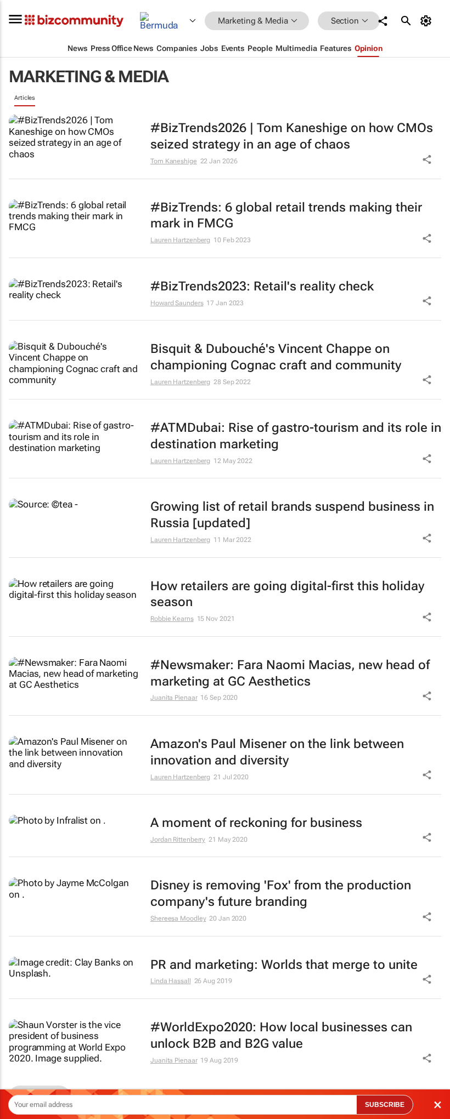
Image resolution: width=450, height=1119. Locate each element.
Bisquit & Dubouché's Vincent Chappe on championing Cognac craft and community (275, 357)
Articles (24, 97)
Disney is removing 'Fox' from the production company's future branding (280, 893)
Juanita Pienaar (174, 697)
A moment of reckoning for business (256, 822)
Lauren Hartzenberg (180, 240)
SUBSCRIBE (384, 1105)
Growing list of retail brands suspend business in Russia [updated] (292, 514)
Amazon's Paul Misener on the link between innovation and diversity (277, 752)
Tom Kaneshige (173, 161)
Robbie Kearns (172, 619)
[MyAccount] (427, 21)
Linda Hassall (170, 981)
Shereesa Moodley (178, 918)
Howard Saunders (177, 303)
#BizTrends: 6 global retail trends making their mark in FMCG (286, 215)
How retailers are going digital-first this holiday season (287, 594)
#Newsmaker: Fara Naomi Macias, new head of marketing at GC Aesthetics (290, 673)
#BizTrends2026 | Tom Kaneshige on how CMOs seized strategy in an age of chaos (291, 136)
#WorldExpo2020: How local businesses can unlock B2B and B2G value (281, 1035)
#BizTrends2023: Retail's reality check (262, 286)
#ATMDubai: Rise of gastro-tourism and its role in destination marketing (295, 436)
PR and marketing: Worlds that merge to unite (284, 964)
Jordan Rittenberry (177, 839)
